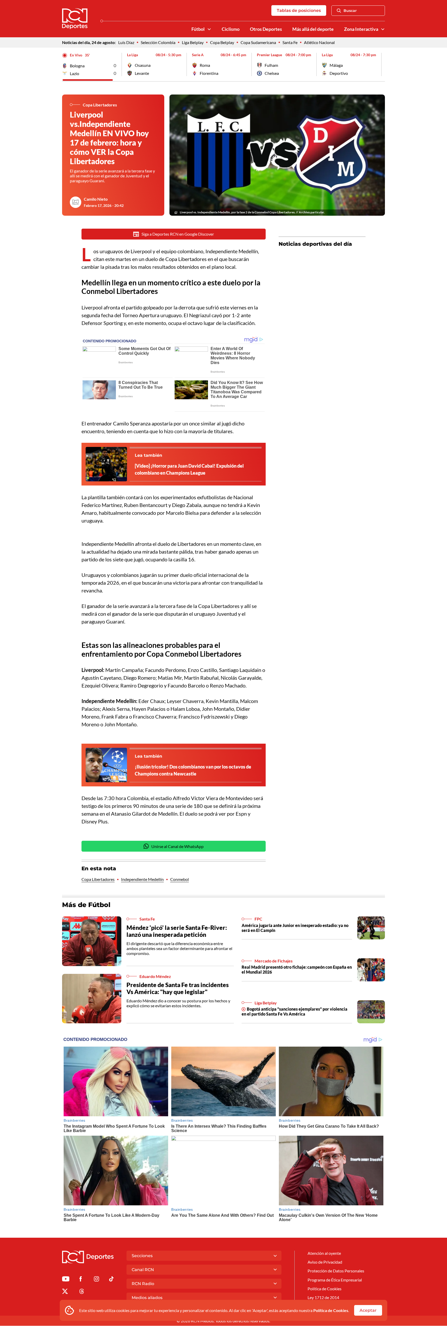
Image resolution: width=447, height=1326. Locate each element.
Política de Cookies (330, 1310)
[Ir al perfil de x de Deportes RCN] (65, 1292)
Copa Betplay (222, 42)
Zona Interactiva (361, 29)
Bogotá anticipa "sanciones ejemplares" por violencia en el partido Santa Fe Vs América (294, 1011)
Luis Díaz (126, 42)
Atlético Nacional (319, 42)
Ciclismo (231, 29)
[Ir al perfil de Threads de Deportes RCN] (81, 1292)
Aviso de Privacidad (325, 1261)
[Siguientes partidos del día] (381, 64)
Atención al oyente (324, 1253)
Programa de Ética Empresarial (335, 1279)
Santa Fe (289, 42)
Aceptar (368, 1310)
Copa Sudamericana (258, 42)
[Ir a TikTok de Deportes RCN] (111, 1279)
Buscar (350, 10)
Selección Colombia (158, 42)
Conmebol (179, 879)
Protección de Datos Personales (336, 1270)
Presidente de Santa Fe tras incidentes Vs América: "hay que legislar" (177, 988)
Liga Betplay (193, 42)
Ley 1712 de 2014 (323, 1297)
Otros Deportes (266, 29)
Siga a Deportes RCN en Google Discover (177, 233)
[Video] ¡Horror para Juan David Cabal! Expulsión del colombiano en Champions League (189, 469)
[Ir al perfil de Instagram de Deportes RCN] (96, 1279)
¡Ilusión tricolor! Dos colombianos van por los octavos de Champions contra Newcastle (193, 770)
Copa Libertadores (98, 879)
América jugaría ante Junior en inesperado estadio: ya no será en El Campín (295, 928)
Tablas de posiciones (299, 10)
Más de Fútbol (86, 905)
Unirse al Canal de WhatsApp (177, 846)
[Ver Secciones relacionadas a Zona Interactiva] (383, 29)
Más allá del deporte (313, 29)
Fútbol (198, 29)
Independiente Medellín (142, 879)
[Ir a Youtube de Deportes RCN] (65, 1279)
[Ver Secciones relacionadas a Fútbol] (209, 29)
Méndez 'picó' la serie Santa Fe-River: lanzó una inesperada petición (176, 931)
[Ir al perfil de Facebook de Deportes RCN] (80, 1279)
